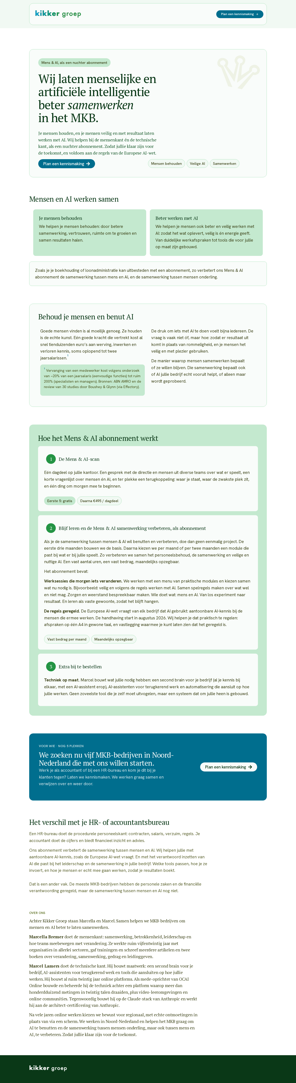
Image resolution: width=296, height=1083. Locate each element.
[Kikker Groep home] (48, 1068)
